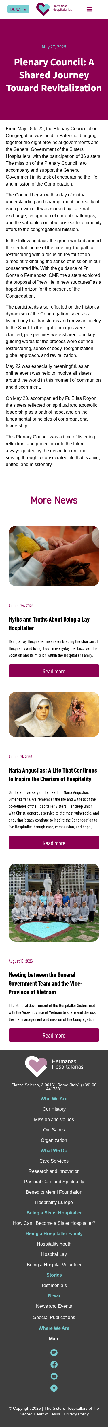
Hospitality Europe (54, 1202)
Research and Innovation (54, 1171)
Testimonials (54, 1285)
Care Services (54, 1161)
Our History (54, 1109)
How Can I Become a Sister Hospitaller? (54, 1223)
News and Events (54, 1306)
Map (53, 1338)
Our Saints (54, 1129)
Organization (54, 1140)
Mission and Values (54, 1119)
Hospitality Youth (54, 1243)
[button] (89, 9)
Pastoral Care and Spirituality (54, 1181)
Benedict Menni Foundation (54, 1192)
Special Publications (54, 1317)
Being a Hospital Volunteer (54, 1264)
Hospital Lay (54, 1254)
